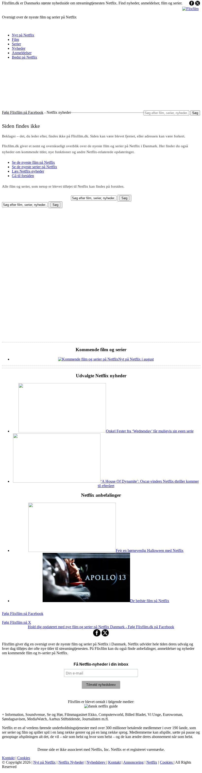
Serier (16, 44)
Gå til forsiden (23, 176)
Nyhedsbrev (96, 762)
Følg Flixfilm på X (16, 622)
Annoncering (133, 762)
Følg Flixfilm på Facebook (22, 613)
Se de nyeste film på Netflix (33, 162)
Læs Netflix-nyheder (28, 171)
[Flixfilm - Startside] (190, 9)
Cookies (23, 758)
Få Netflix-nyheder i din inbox (101, 664)
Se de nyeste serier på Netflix (34, 167)
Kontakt (8, 758)
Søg (195, 113)
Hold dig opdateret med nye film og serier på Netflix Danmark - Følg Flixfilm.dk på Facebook (101, 627)
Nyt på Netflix (23, 35)
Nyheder (18, 48)
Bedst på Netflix (24, 57)
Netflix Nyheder (71, 762)
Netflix (151, 762)
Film (15, 39)
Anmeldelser (22, 53)
